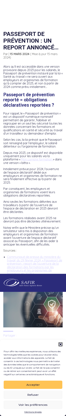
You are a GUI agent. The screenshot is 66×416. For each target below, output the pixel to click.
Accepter (33, 384)
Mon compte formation (37, 159)
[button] (60, 344)
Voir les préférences (33, 405)
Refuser (33, 394)
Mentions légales (33, 412)
